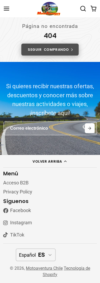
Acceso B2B (16, 182)
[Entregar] (90, 128)
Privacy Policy (17, 192)
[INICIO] (50, 8)
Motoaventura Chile (44, 268)
